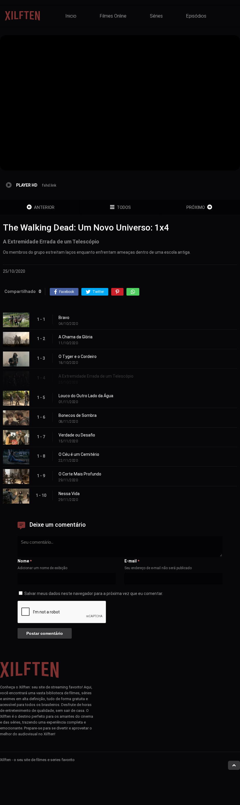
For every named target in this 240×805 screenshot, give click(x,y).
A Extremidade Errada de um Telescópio (96, 376)
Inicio (70, 16)
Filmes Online (113, 16)
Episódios (196, 16)
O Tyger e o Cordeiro (78, 356)
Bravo (64, 317)
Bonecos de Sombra (78, 415)
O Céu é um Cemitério (79, 454)
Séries (156, 16)
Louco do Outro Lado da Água (86, 395)
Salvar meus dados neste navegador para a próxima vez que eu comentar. (93, 593)
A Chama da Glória (75, 337)
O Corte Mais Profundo (80, 474)
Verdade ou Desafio (77, 435)
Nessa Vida (69, 493)
